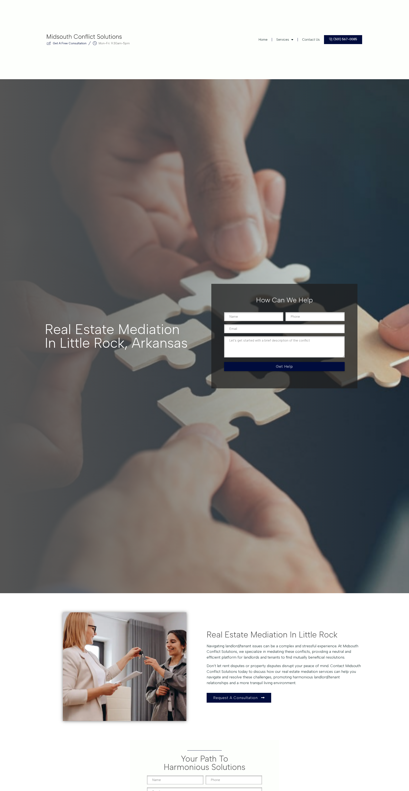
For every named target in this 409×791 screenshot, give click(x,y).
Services (282, 39)
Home (263, 39)
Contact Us (311, 39)
